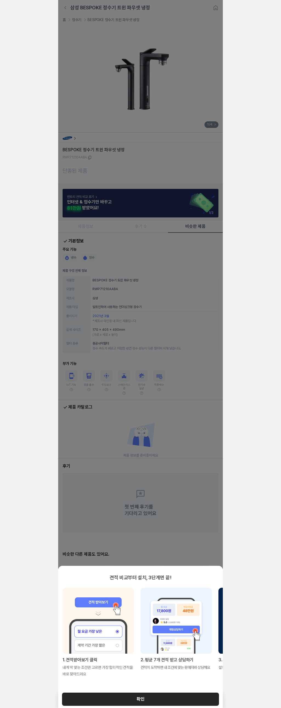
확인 (140, 699)
